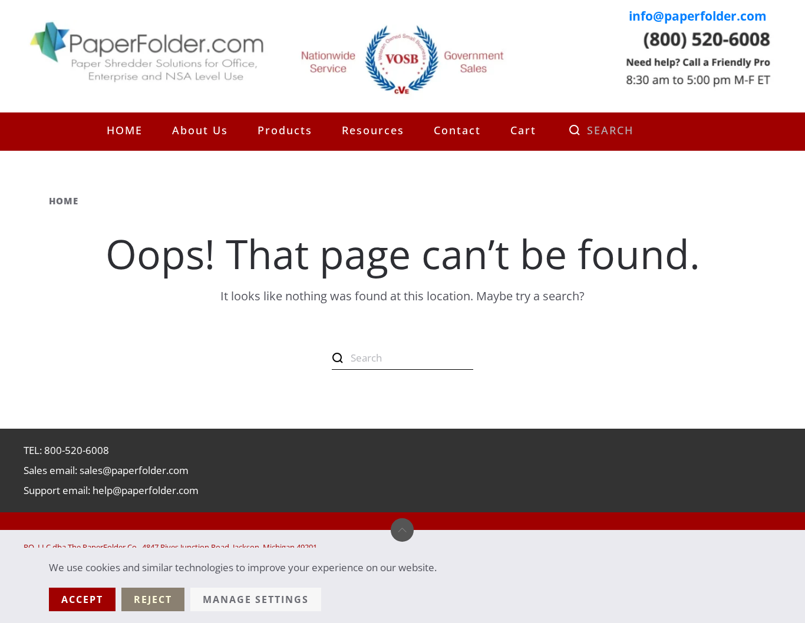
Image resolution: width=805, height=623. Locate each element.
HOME (125, 130)
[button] (402, 530)
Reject (153, 599)
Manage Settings (256, 599)
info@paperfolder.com (698, 16)
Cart (523, 130)
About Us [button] (200, 130)
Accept (82, 599)
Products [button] (285, 130)
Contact (457, 130)
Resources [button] (373, 130)
